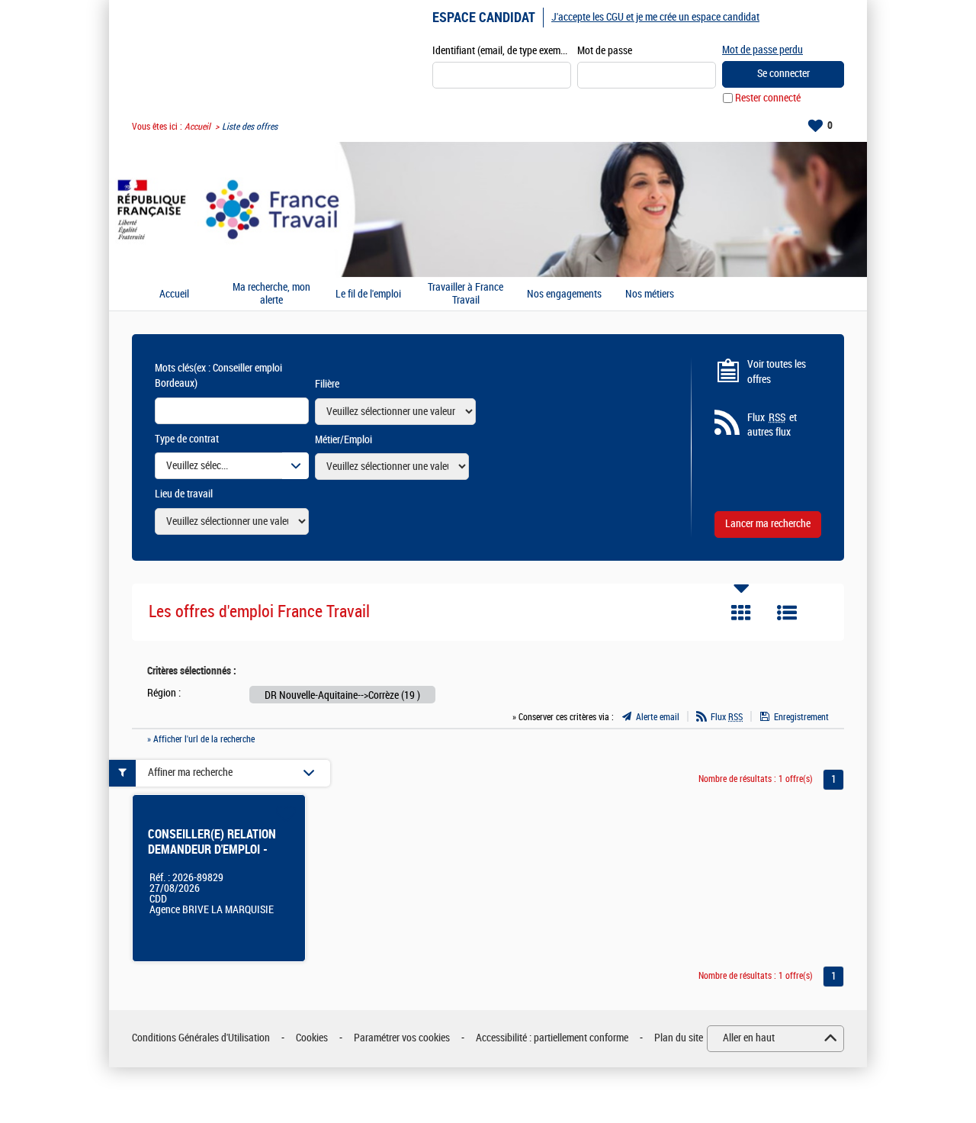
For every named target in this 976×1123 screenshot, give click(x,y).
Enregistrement (801, 717)
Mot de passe (604, 50)
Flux (727, 717)
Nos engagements (564, 294)
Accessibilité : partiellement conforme (552, 1037)
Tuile (741, 612)
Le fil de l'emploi (368, 294)
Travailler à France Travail (465, 294)
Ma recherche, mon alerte (271, 294)
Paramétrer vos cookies (402, 1037)
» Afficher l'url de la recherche (201, 739)
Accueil (197, 126)
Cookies (312, 1037)
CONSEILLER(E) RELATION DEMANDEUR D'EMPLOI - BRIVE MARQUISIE (212, 849)
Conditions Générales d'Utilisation (201, 1037)
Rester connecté (768, 98)
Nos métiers (649, 294)
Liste (786, 612)
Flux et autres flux (772, 425)
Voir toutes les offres (776, 372)
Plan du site (678, 1037)
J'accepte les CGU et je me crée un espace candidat (655, 17)
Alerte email (657, 717)
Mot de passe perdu (762, 49)
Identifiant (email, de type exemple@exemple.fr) (501, 50)
